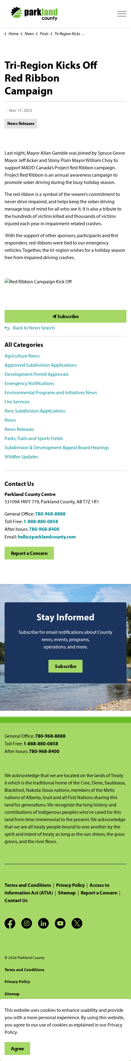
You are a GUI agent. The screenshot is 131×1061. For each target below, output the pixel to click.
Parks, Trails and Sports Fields (34, 438)
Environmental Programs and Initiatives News (51, 392)
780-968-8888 (50, 514)
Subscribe (67, 316)
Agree (17, 1048)
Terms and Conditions (28, 885)
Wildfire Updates (21, 457)
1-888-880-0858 (40, 521)
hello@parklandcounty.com (47, 537)
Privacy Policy (70, 885)
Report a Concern (29, 553)
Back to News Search (34, 328)
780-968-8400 (44, 529)
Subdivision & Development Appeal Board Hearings (57, 447)
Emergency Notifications (29, 383)
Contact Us (16, 900)
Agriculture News (22, 356)
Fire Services (17, 402)
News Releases (20, 123)
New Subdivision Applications (35, 411)
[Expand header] (122, 14)
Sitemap (67, 893)
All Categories (24, 344)
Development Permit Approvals (37, 374)
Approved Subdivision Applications (40, 365)
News (10, 420)
